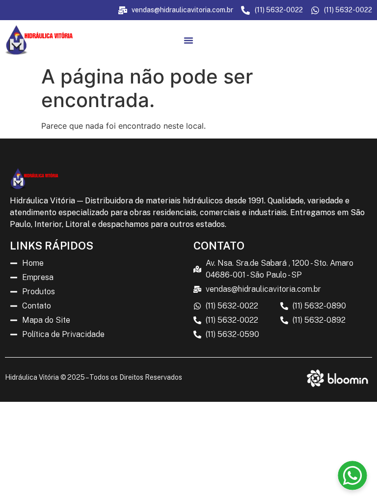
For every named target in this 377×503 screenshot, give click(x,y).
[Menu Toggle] (188, 40)
